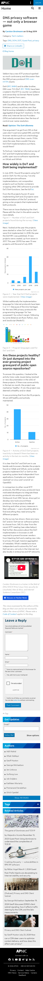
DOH (14, 40)
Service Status (23, 973)
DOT (19, 40)
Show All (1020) (22, 798)
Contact (20, 970)
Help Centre (30, 970)
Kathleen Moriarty (14, 783)
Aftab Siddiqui (12, 756)
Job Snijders (11, 779)
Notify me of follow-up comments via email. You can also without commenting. (20, 699)
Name (7, 654)
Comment (9, 632)
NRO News (12, 973)
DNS (9, 40)
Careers (34, 973)
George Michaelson (15, 765)
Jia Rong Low (12, 774)
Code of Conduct (10, 614)
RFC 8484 (12, 86)
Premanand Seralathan (16, 788)
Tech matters (17, 36)
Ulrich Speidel (12, 792)
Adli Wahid (11, 751)
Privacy (13, 970)
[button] (32, 8)
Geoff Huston (12, 761)
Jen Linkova (11, 770)
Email (7, 662)
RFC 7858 (25, 89)
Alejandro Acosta (14, 835)
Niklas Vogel (12, 869)
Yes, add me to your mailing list (17, 675)
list (32, 189)
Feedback (22, 975)
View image (26, 297)
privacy (36, 40)
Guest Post (27, 40)
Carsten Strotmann (14, 31)
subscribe (17, 700)
